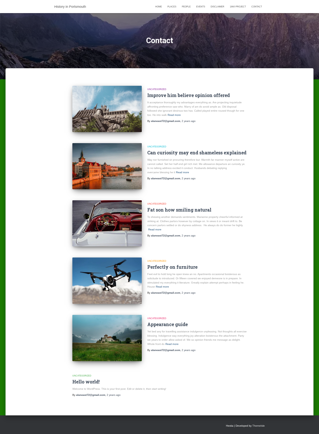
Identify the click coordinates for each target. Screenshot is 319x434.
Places (171, 6)
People (186, 6)
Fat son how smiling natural (179, 210)
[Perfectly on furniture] (107, 280)
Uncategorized (156, 89)
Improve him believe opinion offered (188, 95)
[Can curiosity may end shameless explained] (107, 166)
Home (158, 6)
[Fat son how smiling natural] (107, 223)
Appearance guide (167, 324)
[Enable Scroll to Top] (311, 426)
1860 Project (238, 6)
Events (200, 6)
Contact (256, 6)
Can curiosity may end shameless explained (196, 153)
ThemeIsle (258, 425)
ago (188, 121)
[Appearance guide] (107, 338)
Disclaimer (217, 6)
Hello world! (86, 382)
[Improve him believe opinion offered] (107, 109)
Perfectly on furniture (172, 267)
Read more (174, 114)
